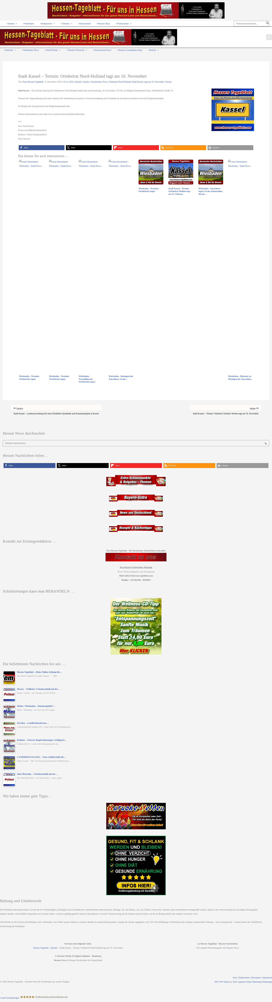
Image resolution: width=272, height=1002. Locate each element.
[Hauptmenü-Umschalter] (269, 37)
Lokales (85, 82)
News (105, 82)
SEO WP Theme (222, 982)
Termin (168, 82)
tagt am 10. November (154, 82)
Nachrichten (96, 82)
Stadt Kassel (137, 82)
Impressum (267, 977)
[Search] (267, 23)
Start (235, 977)
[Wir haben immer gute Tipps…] (136, 816)
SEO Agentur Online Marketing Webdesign (252, 982)
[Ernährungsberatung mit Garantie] (136, 865)
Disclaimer (256, 977)
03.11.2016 (68, 82)
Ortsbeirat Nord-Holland (120, 82)
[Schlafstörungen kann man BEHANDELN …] (136, 626)
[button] (15, 23)
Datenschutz (243, 977)
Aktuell (78, 82)
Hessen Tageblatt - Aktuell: (45, 948)
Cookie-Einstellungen (9, 998)
